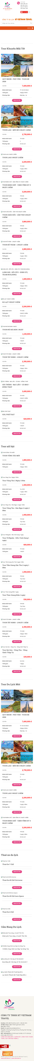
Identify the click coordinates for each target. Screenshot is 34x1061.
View (29, 1060)
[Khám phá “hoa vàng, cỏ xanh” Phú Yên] (17, 933)
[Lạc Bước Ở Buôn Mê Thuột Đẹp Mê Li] (17, 972)
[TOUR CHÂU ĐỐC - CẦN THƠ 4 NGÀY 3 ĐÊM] (17, 212)
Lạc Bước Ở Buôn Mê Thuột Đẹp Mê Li (14, 975)
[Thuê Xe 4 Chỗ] (17, 909)
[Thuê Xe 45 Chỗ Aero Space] (17, 893)
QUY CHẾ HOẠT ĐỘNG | (12, 1038)
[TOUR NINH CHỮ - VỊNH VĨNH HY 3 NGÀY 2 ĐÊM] (17, 182)
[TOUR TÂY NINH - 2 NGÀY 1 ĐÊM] (17, 354)
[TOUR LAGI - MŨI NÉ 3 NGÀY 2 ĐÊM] (17, 116)
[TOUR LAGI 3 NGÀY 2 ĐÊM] (17, 154)
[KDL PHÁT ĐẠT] (17, 411)
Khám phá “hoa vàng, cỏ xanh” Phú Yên (14, 936)
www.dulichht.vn (5, 1058)
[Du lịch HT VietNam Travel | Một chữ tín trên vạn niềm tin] (9, 6)
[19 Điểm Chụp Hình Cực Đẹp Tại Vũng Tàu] (17, 946)
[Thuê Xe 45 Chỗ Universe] (17, 877)
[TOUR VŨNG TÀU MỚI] (17, 452)
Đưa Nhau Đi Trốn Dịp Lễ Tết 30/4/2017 (14, 962)
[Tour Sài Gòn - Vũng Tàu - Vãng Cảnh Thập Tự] (17, 647)
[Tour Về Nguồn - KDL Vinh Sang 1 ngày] (17, 535)
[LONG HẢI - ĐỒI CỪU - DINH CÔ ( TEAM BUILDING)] (17, 269)
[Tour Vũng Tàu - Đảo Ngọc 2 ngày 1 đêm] (17, 505)
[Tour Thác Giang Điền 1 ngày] (17, 592)
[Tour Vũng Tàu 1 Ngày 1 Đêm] (17, 477)
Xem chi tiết (17, 100)
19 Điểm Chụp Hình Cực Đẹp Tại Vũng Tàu (15, 949)
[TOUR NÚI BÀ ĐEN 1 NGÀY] (17, 326)
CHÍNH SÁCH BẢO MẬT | (8, 1037)
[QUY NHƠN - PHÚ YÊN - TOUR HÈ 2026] (17, 65)
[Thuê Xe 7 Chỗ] (17, 861)
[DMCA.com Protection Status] (17, 1053)
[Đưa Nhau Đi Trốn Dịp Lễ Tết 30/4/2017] (17, 959)
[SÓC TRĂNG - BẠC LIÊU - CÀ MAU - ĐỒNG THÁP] (17, 381)
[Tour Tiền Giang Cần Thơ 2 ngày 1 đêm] (17, 562)
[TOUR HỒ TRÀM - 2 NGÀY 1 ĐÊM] (17, 242)
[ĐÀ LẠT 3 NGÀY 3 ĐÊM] (17, 299)
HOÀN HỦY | (18, 1037)
